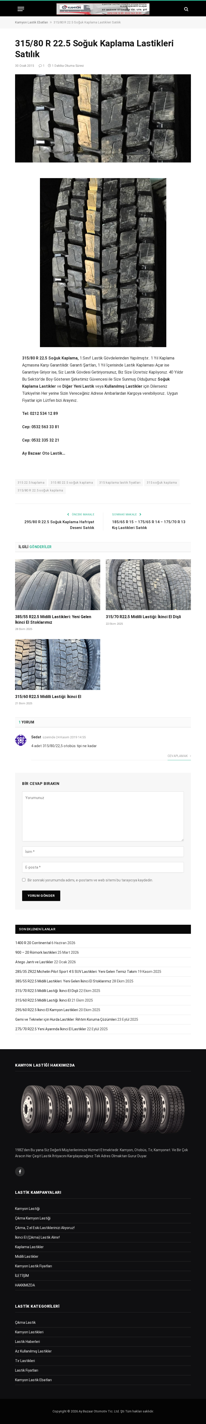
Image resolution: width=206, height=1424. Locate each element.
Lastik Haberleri (27, 1342)
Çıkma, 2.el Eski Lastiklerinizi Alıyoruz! (45, 1228)
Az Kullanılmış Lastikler (33, 1351)
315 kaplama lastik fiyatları (119, 482)
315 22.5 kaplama (31, 482)
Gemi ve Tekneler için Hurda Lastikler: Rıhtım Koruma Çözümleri (66, 1019)
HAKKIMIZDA (25, 1285)
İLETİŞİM (22, 1276)
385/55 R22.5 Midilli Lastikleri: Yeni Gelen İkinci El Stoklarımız (53, 619)
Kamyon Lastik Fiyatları (33, 1266)
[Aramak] (185, 9)
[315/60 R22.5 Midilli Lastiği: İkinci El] (57, 664)
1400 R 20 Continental (33, 943)
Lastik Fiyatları (26, 1370)
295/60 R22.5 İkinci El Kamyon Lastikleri (46, 1010)
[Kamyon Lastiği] (103, 9)
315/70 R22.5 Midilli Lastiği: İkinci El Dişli (143, 616)
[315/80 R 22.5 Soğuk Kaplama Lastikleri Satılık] (103, 118)
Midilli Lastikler (26, 1256)
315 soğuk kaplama (162, 482)
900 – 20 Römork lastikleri (36, 952)
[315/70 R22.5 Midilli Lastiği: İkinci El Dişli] (148, 584)
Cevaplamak (178, 756)
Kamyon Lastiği (27, 1209)
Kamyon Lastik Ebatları (31, 22)
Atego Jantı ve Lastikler (34, 962)
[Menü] (21, 9)
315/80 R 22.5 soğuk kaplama (40, 490)
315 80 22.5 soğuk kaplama (72, 482)
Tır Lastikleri (25, 1361)
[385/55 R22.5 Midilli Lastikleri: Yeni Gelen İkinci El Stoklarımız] (57, 584)
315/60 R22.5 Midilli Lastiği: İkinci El (48, 696)
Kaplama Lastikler (29, 1247)
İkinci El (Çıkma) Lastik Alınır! (37, 1237)
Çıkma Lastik (25, 1322)
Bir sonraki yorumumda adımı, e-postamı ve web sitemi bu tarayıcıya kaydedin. (90, 880)
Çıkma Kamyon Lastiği (32, 1218)
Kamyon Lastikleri (29, 1332)
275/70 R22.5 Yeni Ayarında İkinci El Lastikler (50, 1029)
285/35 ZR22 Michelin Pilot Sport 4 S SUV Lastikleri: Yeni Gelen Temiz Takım (76, 972)
